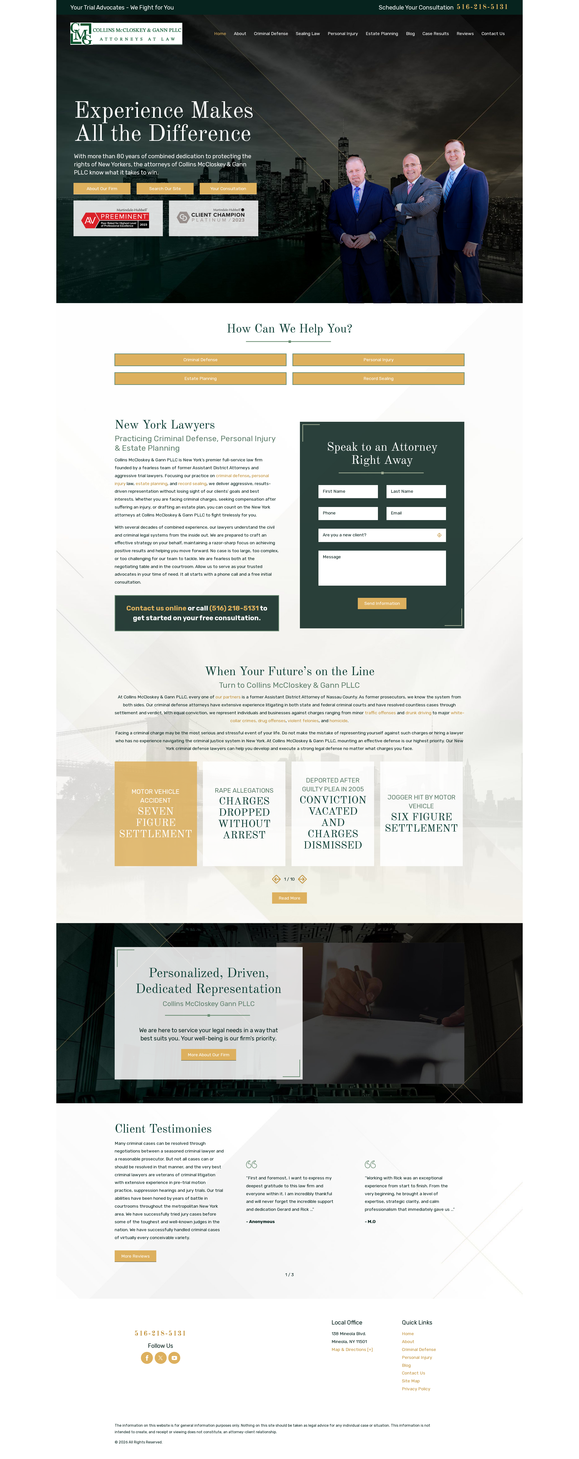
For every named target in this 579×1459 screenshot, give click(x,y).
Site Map (411, 1381)
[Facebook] (147, 1358)
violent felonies (303, 720)
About (408, 1341)
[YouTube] (174, 1358)
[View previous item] (276, 879)
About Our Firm (102, 188)
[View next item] (302, 879)
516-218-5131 (483, 7)
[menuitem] (220, 34)
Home (408, 1333)
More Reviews (135, 1256)
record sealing (192, 483)
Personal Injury (417, 1357)
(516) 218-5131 (234, 608)
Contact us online (156, 608)
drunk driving (418, 712)
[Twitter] (161, 1358)
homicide (339, 720)
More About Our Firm (209, 1054)
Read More (289, 898)
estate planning (151, 483)
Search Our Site (165, 188)
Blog (406, 1365)
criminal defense (232, 475)
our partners (228, 697)
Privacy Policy (416, 1388)
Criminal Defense (419, 1349)
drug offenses (272, 720)
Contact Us (413, 1373)
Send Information (382, 603)
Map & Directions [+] (352, 1349)
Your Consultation (228, 188)
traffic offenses (380, 712)
